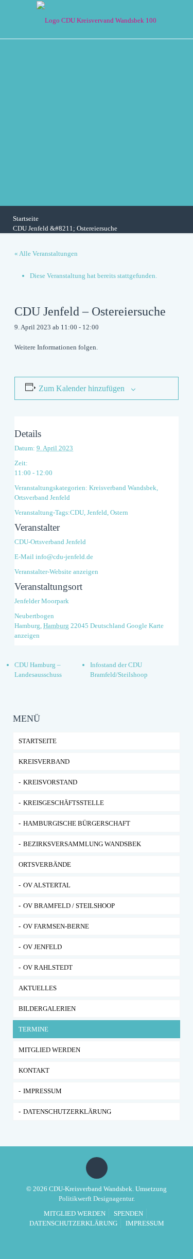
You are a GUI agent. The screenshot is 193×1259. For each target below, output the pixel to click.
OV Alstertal (47, 885)
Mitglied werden (49, 1050)
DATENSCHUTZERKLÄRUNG (67, 1111)
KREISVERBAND (44, 761)
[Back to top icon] (97, 1168)
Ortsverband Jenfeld (42, 497)
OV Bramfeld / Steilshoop (69, 906)
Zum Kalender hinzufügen (82, 388)
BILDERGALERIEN (47, 1008)
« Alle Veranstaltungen (46, 253)
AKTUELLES (38, 988)
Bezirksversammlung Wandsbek (82, 844)
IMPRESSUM (42, 1091)
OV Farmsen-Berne (56, 926)
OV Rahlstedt (48, 967)
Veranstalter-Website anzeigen (56, 571)
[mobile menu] (179, 18)
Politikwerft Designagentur (96, 1198)
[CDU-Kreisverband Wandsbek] (96, 19)
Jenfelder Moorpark (41, 601)
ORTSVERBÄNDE (45, 864)
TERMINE (33, 1029)
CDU (77, 512)
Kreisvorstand (50, 782)
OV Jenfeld (42, 947)
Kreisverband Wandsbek (122, 488)
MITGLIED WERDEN (75, 1213)
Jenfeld (97, 512)
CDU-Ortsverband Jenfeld (50, 542)
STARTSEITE (38, 741)
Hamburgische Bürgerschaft (76, 823)
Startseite (26, 218)
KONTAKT (34, 1070)
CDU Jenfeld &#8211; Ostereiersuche (65, 228)
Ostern (119, 512)
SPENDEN (128, 1213)
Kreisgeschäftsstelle (63, 803)
